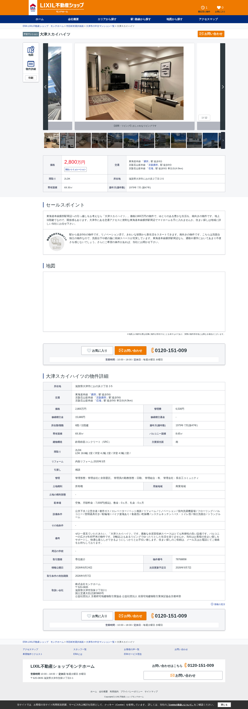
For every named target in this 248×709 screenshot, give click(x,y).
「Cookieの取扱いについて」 (180, 705)
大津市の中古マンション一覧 (100, 26)
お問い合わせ (213, 33)
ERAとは (77, 654)
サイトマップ (151, 691)
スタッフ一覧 (80, 649)
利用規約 (114, 691)
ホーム (40, 19)
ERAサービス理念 (133, 654)
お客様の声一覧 (131, 649)
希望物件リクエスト (33, 654)
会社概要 (73, 19)
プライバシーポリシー (132, 691)
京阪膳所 (153, 164)
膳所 (146, 161)
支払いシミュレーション (75, 169)
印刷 (31, 77)
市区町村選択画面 (75, 26)
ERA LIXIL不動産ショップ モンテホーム (43, 26)
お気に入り (99, 350)
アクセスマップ (30, 649)
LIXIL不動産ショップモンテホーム (63, 666)
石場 (150, 168)
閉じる (224, 704)
